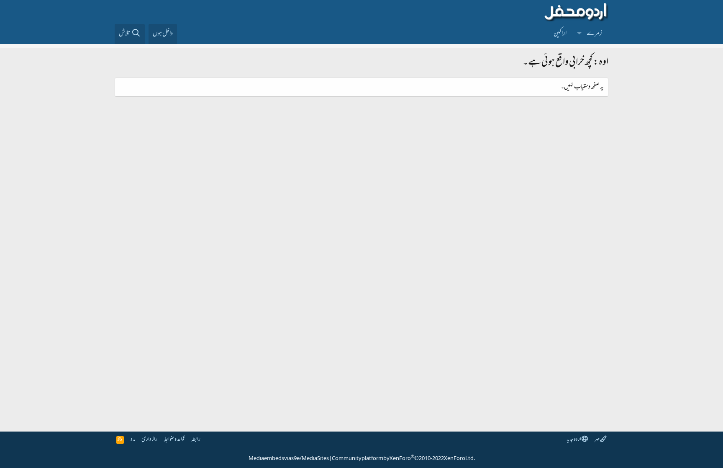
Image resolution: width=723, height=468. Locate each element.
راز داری (149, 439)
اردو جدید (574, 439)
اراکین (560, 34)
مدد (133, 439)
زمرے (594, 34)
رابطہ (195, 439)
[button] (579, 34)
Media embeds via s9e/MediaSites (289, 458)
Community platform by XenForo (403, 458)
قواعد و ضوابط (174, 439)
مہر (597, 439)
